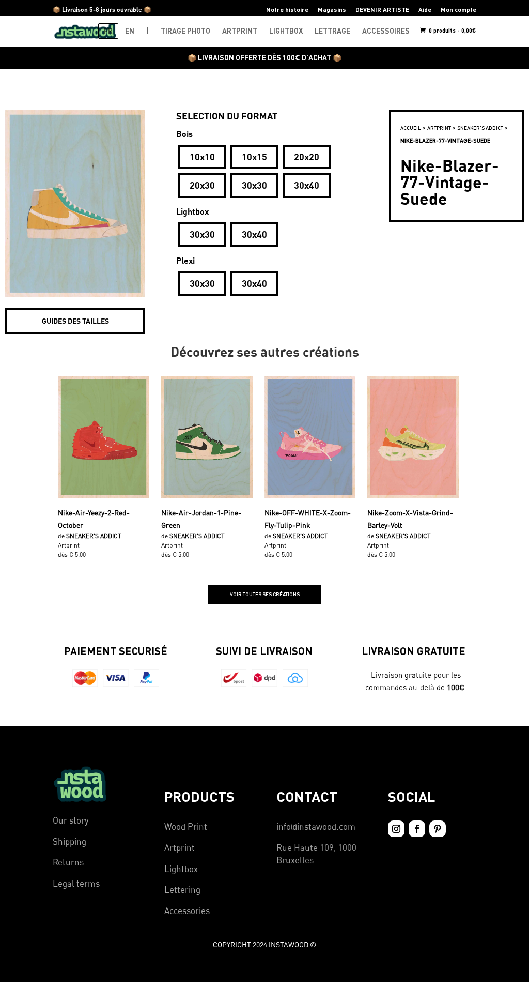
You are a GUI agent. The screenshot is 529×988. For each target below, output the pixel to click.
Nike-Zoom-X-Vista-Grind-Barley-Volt (410, 518)
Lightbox (181, 868)
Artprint (179, 847)
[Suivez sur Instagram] (396, 828)
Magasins (332, 9)
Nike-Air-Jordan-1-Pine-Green (201, 518)
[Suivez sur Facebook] (417, 828)
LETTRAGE (332, 30)
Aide (424, 9)
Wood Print (185, 826)
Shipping (69, 841)
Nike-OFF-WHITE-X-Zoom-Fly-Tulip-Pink (307, 518)
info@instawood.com (315, 826)
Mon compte (458, 9)
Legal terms (76, 883)
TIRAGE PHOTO (185, 30)
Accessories (187, 910)
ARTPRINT (239, 30)
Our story (71, 820)
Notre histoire (287, 9)
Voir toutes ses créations (265, 594)
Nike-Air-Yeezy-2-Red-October (94, 518)
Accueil (410, 128)
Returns (68, 862)
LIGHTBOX (286, 30)
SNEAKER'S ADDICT (480, 128)
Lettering (182, 889)
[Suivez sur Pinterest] (437, 828)
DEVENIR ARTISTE (382, 9)
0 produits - (451, 30)
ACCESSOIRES (386, 30)
